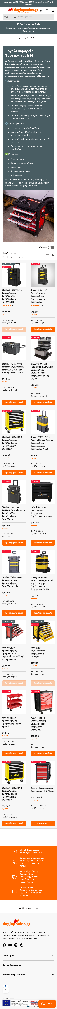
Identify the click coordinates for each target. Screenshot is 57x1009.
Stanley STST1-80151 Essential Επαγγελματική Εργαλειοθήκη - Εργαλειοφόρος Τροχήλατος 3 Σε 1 (42, 443)
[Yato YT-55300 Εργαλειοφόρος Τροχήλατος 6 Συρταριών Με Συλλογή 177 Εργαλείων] (14, 632)
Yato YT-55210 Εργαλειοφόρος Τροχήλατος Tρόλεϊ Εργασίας (11, 722)
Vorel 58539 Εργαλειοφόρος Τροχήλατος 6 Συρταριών (38, 652)
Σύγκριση (43, 247)
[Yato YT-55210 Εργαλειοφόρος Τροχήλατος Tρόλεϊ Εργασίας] (14, 702)
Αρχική (5, 38)
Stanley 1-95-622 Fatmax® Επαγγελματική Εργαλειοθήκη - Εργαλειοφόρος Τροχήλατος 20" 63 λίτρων (42, 371)
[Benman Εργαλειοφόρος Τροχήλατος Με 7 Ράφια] (43, 773)
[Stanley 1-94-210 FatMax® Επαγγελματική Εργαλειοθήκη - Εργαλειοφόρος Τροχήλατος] (14, 492)
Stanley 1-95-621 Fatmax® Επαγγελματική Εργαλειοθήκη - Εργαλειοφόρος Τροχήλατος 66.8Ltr (42, 583)
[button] (15, 17)
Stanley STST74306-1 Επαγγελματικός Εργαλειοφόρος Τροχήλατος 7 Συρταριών (12, 443)
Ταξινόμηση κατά (9, 253)
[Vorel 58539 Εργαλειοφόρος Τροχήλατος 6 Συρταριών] (43, 632)
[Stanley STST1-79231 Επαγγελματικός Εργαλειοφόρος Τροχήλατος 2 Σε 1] (14, 562)
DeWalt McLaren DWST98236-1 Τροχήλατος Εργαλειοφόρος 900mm (42, 511)
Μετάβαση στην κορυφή (28, 908)
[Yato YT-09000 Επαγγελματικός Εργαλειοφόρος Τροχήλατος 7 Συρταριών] (43, 702)
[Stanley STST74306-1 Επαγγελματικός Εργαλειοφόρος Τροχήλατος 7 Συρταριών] (14, 422)
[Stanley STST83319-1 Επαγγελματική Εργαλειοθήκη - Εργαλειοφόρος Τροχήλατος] (14, 275)
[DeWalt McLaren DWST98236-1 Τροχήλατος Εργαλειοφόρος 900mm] (43, 492)
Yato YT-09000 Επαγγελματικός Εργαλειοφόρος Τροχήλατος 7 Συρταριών (38, 724)
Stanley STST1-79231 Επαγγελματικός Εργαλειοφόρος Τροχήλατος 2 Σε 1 (12, 581)
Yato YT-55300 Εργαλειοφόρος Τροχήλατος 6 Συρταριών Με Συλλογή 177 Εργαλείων (13, 654)
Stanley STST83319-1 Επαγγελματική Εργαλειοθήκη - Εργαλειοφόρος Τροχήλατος (12, 296)
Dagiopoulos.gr (13, 998)
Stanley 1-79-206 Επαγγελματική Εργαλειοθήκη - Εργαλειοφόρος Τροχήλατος (39, 296)
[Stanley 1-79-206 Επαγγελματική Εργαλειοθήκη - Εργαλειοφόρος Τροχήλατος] (43, 275)
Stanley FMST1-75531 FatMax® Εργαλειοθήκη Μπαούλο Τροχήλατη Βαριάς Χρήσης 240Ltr (13, 368)
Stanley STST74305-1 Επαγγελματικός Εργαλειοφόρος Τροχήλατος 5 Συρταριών (12, 794)
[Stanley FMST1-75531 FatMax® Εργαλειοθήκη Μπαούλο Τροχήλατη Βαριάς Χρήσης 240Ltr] (14, 348)
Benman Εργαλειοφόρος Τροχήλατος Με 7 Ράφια (42, 789)
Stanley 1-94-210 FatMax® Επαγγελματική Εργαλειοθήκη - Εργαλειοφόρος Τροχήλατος (13, 513)
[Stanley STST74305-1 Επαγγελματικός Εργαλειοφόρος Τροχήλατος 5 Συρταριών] (14, 772)
